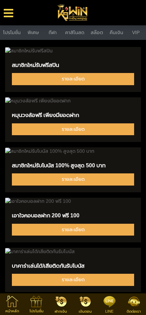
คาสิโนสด (74, 32)
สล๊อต (97, 32)
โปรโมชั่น (12, 32)
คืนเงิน (116, 32)
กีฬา (53, 32)
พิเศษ (33, 32)
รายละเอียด (73, 78)
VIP (136, 32)
